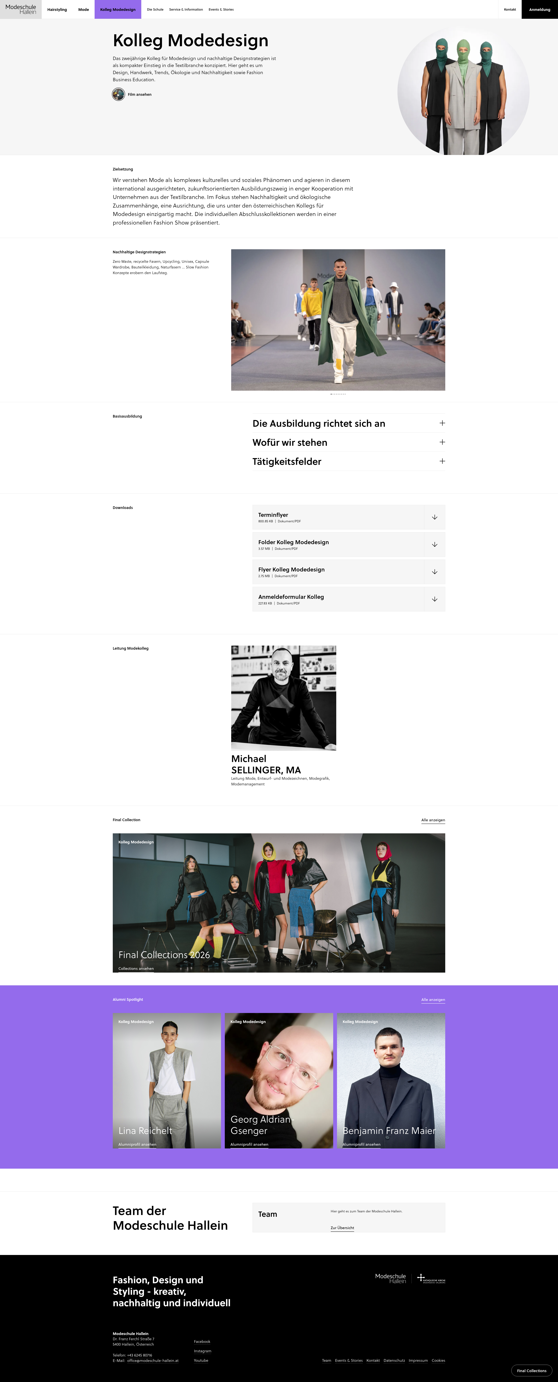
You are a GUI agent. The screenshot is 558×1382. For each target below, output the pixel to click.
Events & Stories (349, 1360)
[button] (155, 9)
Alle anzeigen (433, 820)
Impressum (418, 1360)
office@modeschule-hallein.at (153, 1360)
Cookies (438, 1360)
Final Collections (532, 1370)
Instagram (202, 1351)
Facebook (202, 1341)
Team (326, 1360)
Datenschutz (394, 1360)
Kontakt (373, 1360)
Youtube (201, 1360)
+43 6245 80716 (139, 1355)
